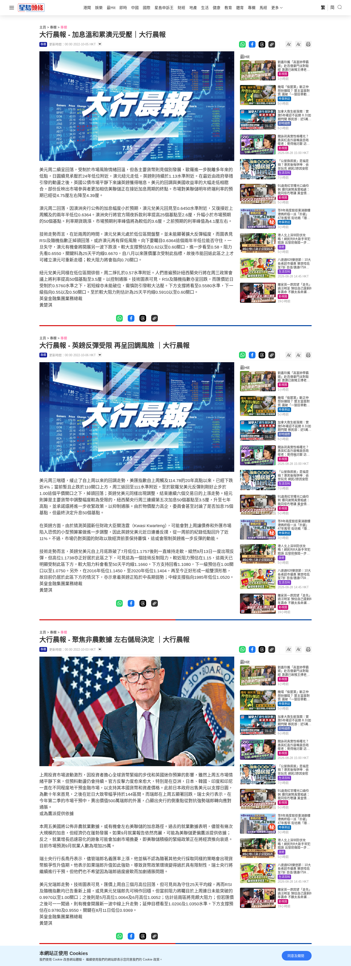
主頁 (42, 27)
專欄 (53, 27)
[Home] (31, 7)
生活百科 (284, 172)
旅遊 (281, 247)
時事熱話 (284, 98)
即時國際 (284, 123)
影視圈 (283, 74)
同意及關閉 (295, 956)
